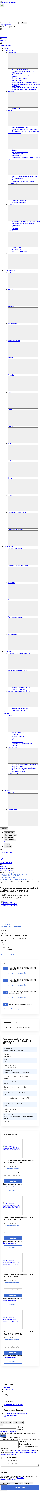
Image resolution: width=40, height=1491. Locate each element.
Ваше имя (22, 1442)
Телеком (11, 204)
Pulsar (10, 409)
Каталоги (11, 716)
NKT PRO (11, 289)
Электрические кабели (20, 772)
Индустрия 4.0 (17, 155)
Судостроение (13, 183)
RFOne (10, 444)
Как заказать (20, 1487)
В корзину (12, 1181)
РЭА (9, 159)
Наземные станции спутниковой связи (26, 221)
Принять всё (5, 1483)
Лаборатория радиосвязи (17, 512)
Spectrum (11, 306)
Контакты (7, 712)
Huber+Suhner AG (18, 733)
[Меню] (1, 1)
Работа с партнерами (15, 617)
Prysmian (11, 375)
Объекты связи (17, 180)
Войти (3, 1436)
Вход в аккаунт (6, 1422)
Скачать (20, 973)
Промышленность (14, 133)
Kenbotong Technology (15, 529)
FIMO (10, 392)
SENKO (10, 426)
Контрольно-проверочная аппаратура (25, 131)
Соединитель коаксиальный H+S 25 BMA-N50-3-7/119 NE (19, 1276)
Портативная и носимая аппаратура (24, 176)
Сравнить (12, 1190)
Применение (8, 50)
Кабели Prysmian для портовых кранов (26, 157)
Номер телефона (25, 1444)
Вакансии (11, 583)
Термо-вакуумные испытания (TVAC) (25, 129)
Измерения (12, 52)
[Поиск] (2, 5)
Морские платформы (19, 201)
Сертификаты (13, 634)
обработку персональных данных (24, 1450)
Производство (9, 651)
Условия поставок (10, 1415)
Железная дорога (18, 249)
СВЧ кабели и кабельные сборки (24, 768)
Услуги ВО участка (18, 710)
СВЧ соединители (18, 766)
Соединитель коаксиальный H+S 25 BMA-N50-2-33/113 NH (19, 1162)
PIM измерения (17, 73)
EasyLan (14, 745)
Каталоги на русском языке (22, 744)
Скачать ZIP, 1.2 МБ (10, 1009)
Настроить (28, 1483)
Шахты (14, 150)
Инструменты (13, 773)
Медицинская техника (20, 152)
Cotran (10, 478)
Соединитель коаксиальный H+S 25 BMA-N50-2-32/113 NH (19, 1219)
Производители (9, 270)
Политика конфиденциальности (15, 1413)
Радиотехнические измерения (23, 71)
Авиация (11, 91)
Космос (10, 110)
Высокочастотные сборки (17, 670)
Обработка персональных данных (16, 1417)
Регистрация (18, 1422)
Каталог (7, 49)
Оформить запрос (9, 1186)
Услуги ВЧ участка (18, 689)
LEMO (10, 461)
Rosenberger (12, 324)
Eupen (14, 738)
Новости (11, 792)
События (7, 791)
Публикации (12, 747)
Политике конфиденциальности (12, 1479)
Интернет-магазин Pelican (13, 1405)
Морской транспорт (19, 202)
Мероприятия (12, 810)
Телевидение (16, 227)
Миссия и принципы (15, 548)
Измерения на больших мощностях (24, 82)
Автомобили (16, 248)
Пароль (20, 1430)
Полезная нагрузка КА (20, 127)
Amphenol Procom (14, 341)
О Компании (8, 547)
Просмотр (7, 973)
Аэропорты (16, 108)
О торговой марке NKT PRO (18, 566)
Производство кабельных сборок (20, 653)
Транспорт (11, 231)
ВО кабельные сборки (20, 708)
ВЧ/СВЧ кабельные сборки (21, 687)
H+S (9, 272)
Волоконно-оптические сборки (19, 691)
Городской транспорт (19, 251)
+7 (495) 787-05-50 (6, 25)
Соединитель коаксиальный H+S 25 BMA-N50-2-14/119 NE (19, 1333)
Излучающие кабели (19, 770)
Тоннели (15, 229)
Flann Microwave (17, 742)
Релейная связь (17, 178)
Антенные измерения (19, 78)
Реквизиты (12, 600)
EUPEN (10, 358)
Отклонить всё (17, 1483)
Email (21, 1427)
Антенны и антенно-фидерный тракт (25, 764)
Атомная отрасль (18, 154)
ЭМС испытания (17, 80)
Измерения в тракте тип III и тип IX (24, 88)
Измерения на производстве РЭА (24, 89)
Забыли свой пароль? (8, 1432)
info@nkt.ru (4, 868)
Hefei (10, 495)
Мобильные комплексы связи (23, 182)
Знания (6, 714)
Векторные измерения (20, 69)
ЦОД (9, 253)
